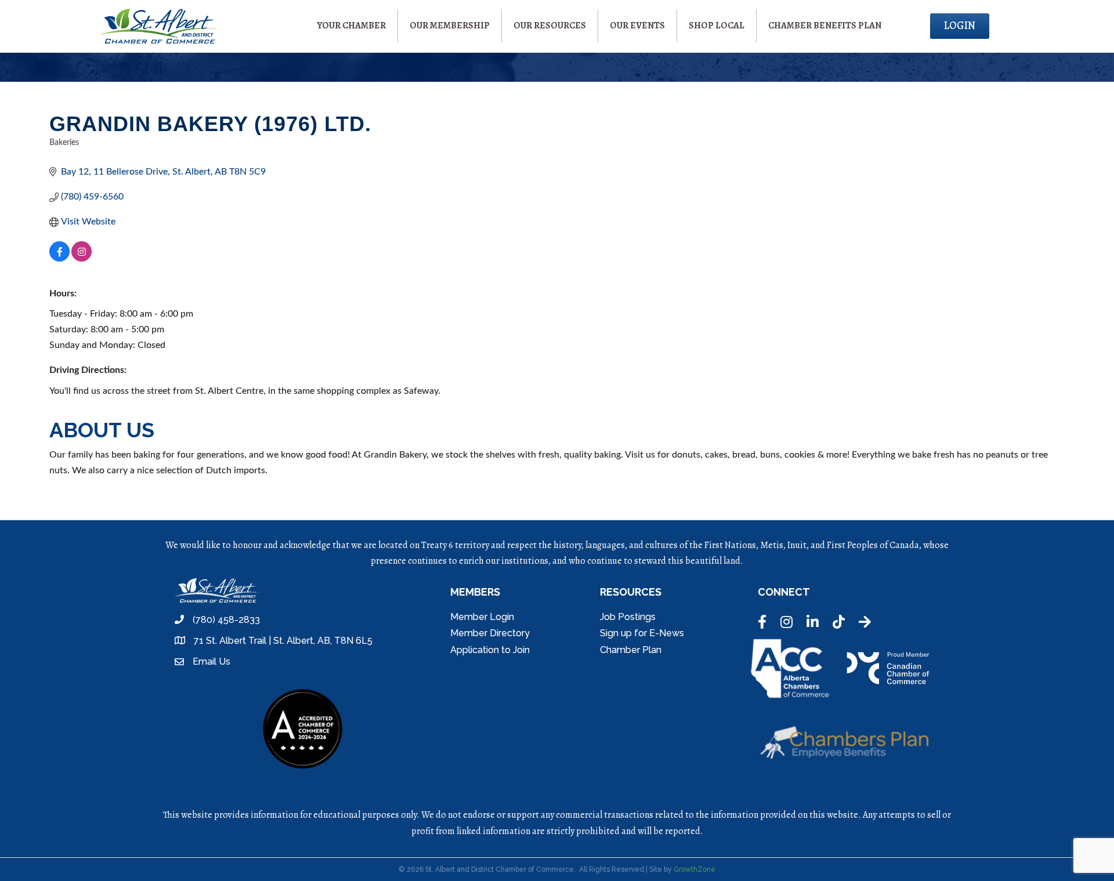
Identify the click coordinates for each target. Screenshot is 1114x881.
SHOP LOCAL (716, 25)
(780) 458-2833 (226, 619)
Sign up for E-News (642, 633)
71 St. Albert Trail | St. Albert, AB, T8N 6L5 (283, 640)
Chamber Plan (630, 649)
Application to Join (490, 649)
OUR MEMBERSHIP (450, 25)
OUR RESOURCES (549, 25)
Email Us (211, 661)
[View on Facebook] (59, 258)
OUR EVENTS (637, 25)
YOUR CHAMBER (351, 25)
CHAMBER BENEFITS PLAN (824, 25)
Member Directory (490, 633)
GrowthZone (694, 869)
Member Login (482, 616)
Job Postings (628, 616)
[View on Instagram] (81, 258)
